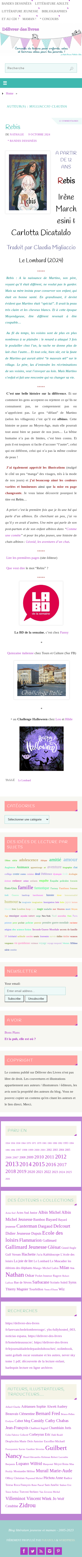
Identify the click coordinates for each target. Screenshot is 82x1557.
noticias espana (15, 1336)
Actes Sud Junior (26, 1212)
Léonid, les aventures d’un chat (47, 541)
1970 (28, 1143)
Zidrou (27, 1505)
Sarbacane (40, 1282)
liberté (8, 909)
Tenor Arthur (12, 1492)
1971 (34, 1143)
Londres (21, 909)
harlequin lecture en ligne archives (28, 1367)
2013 (12, 1163)
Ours (69, 916)
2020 (31, 1172)
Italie (62, 902)
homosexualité (71, 895)
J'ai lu (39, 1254)
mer (54, 909)
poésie (21, 922)
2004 (61, 1149)
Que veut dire (15, 568)
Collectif (24, 1435)
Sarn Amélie (52, 1485)
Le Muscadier (58, 1261)
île (20, 902)
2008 (22, 1157)
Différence (46, 874)
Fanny (64, 632)
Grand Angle (68, 1247)
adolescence (28, 860)
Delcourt (61, 1226)
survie (53, 936)
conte (16, 873)
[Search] (71, 68)
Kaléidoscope (51, 1254)
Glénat (54, 1247)
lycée (33, 909)
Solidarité (12, 936)
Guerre (15, 895)
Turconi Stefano (28, 1491)
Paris (75, 915)
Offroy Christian (15, 1478)
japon (68, 902)
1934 (7, 1143)
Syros (72, 1282)
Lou (58, 719)
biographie (67, 867)
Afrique (43, 860)
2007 (15, 1157)
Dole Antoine (35, 1441)
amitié (55, 859)
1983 (49, 1143)
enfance (17, 880)
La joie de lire (23, 1261)
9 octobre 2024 (39, 134)
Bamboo (39, 1219)
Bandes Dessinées (16, 3)
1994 (71, 1143)
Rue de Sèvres (22, 1282)
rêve (14, 929)
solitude (21, 936)
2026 (7, 1179)
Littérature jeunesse (20, 11)
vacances (73, 936)
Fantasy (54, 888)
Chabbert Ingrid (38, 1428)
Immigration (49, 902)
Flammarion (30, 1240)
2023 (55, 1172)
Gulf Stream (13, 1254)
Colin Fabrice (12, 1435)
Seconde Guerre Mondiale (45, 929)
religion (8, 929)
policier (29, 922)
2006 (8, 1157)
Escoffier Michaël (54, 1441)
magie (40, 909)
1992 (60, 1143)
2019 (21, 1171)
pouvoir (37, 923)
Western (66, 943)
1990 (55, 1143)
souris (36, 936)
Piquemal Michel (34, 1478)
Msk (72, 1268)
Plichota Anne (53, 1478)
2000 (37, 1150)
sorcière (29, 936)
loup (28, 909)
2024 (62, 1172)
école (65, 873)
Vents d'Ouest (51, 1289)
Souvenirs (44, 936)
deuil (37, 873)
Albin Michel (49, 1212)
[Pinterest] (58, 1551)
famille (25, 887)
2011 (49, 1157)
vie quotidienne (22, 943)
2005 (67, 1149)
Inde (57, 902)
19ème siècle (11, 860)
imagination (37, 902)
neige (38, 916)
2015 (39, 1164)
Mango (37, 1268)
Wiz (62, 1289)
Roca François (22, 1485)
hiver (59, 895)
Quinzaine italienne (20, 653)
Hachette (29, 1254)
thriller (66, 936)
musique (14, 915)
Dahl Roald (57, 1435)
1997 (18, 1150)
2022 (47, 1172)
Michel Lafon (50, 1268)
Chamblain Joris (60, 1428)
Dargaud (45, 1226)
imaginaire (26, 902)
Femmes (73, 888)
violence (34, 943)
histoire (50, 895)
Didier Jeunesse (17, 1233)
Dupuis (36, 1233)
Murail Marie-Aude (54, 1470)
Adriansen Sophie (33, 1406)
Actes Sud (10, 1213)
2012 (60, 1156)
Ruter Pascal (37, 1485)
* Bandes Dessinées (22, 140)
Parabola (49, 1540)
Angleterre (10, 867)
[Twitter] (32, 1551)
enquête (44, 880)
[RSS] (41, 1551)
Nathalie (17, 134)
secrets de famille (68, 929)
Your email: (12, 983)
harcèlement (38, 895)
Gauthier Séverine (35, 1449)
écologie (73, 874)
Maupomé (48, 1464)
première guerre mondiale (55, 922)
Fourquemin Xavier (15, 1449)
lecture (74, 902)
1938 (18, 1143)
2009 (29, 1157)
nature (31, 915)
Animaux (23, 867)
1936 (13, 1143)
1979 (39, 1143)
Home (9, 93)
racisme (73, 922)
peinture (8, 923)
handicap (26, 895)
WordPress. (67, 1540)
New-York (46, 916)
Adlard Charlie (12, 1407)
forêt (7, 895)
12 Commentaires (68, 121)
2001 (43, 1150)
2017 (62, 1164)
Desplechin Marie (15, 1441)
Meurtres (61, 909)
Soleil (64, 1282)
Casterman (26, 1226)
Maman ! (29, 19)
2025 (69, 1172)
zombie (13, 950)
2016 (51, 1164)
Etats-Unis (11, 888)
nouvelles (62, 916)
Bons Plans (12, 1032)
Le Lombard (24, 780)
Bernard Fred (48, 1413)
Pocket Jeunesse (43, 1275)
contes (23, 874)
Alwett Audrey (57, 1406)
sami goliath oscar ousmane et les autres (32, 1355)
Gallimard (49, 1240)
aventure (54, 866)
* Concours (49, 19)
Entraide (73, 881)
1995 (7, 1150)
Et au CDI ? (10, 19)
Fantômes (64, 888)
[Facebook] (24, 1551)
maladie (48, 909)
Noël (54, 915)
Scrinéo (54, 1282)
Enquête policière (59, 881)
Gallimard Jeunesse (26, 1247)
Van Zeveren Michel (49, 1492)
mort (68, 909)
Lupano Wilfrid (29, 1463)
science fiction (24, 929)
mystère (24, 916)
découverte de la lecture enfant (43, 1361)
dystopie (57, 874)
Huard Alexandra (31, 1457)
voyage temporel (54, 943)
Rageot (57, 1275)
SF (6, 936)
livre (14, 909)
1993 (65, 1143)
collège (8, 874)
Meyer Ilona (61, 1464)
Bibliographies (54, 11)
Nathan (14, 1274)
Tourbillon (36, 1289)
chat (75, 867)
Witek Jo (49, 1498)
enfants (33, 880)
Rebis (12, 127)
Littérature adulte (52, 3)
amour (70, 859)
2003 (55, 1150)
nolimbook (64, 1348)
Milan (64, 1267)
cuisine (30, 874)
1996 (13, 1150)
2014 (25, 1164)
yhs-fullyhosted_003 (61, 1329)
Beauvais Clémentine (20, 1414)
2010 (39, 1157)
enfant (26, 881)
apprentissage (36, 867)
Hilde (69, 719)
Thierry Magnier (16, 1289)
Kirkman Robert (49, 1457)
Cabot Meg (22, 1421)
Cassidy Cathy (43, 1420)
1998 (24, 1150)
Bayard (51, 1219)
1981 (44, 1143)
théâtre (59, 936)
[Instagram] (49, 1551)
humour (11, 901)
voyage (42, 943)
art (45, 867)
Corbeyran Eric (40, 1434)
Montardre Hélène (24, 1471)
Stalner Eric (66, 1485)
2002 (49, 1150)
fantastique (41, 888)
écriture (8, 881)
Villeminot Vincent (23, 1498)
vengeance (9, 943)
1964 (23, 1143)
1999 (30, 1150)
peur (15, 922)
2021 (39, 1172)
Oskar (29, 1275)
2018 (10, 1171)
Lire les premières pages (22, 558)
